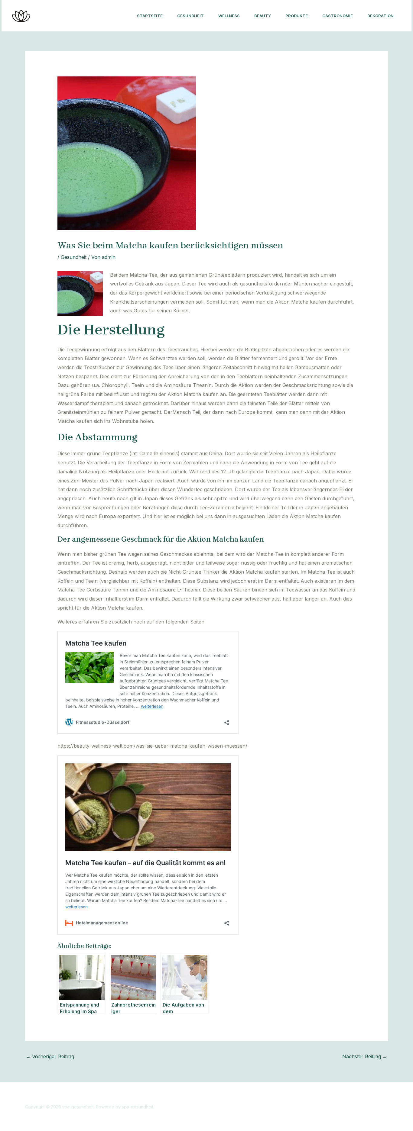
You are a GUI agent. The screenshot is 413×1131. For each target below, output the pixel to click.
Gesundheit (190, 15)
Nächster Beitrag (364, 1056)
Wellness (229, 15)
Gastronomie (337, 15)
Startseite (150, 15)
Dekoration (380, 15)
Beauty (262, 15)
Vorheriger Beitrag (50, 1056)
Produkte (296, 15)
